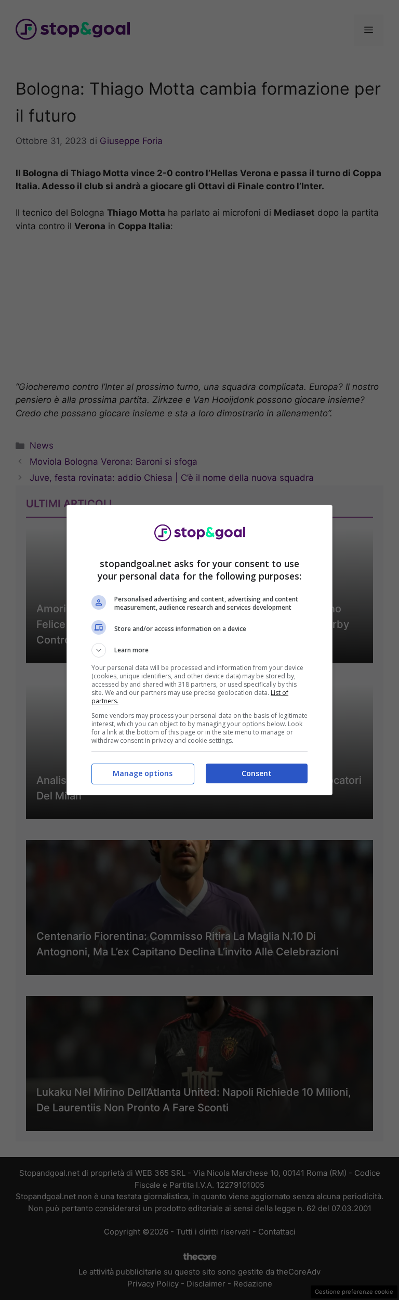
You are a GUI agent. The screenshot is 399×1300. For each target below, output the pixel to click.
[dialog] (199, 650)
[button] (199, 650)
